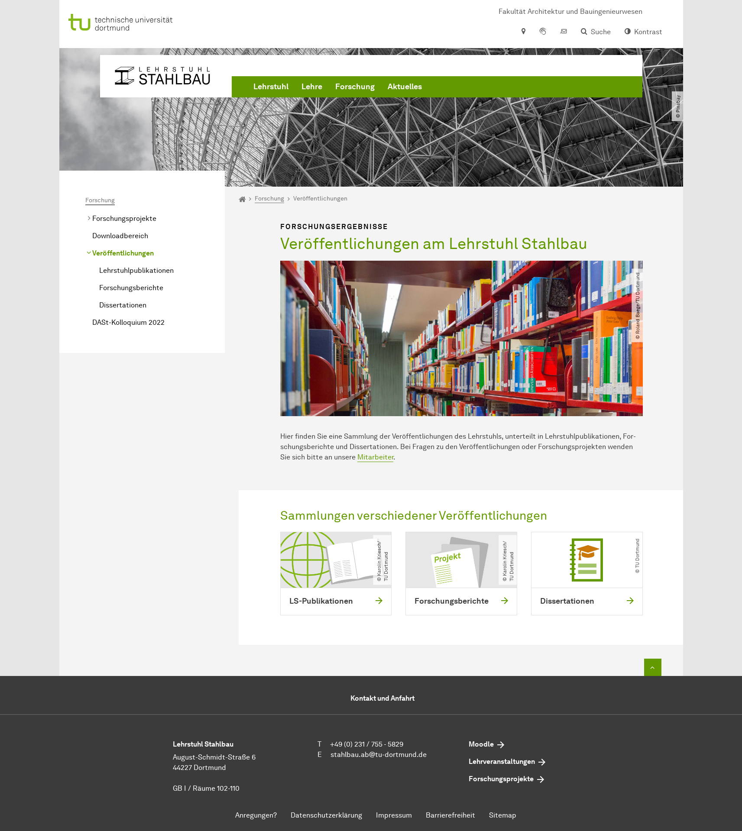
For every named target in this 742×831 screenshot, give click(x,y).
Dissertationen (122, 305)
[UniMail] (563, 32)
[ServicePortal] (542, 32)
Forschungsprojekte (124, 218)
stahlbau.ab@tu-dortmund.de (378, 754)
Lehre (311, 86)
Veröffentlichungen (123, 253)
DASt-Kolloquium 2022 (128, 322)
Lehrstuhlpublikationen (136, 270)
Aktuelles (405, 86)
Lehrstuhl (270, 86)
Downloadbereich (120, 236)
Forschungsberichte (131, 288)
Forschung (355, 86)
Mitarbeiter (375, 457)
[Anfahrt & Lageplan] (523, 32)
